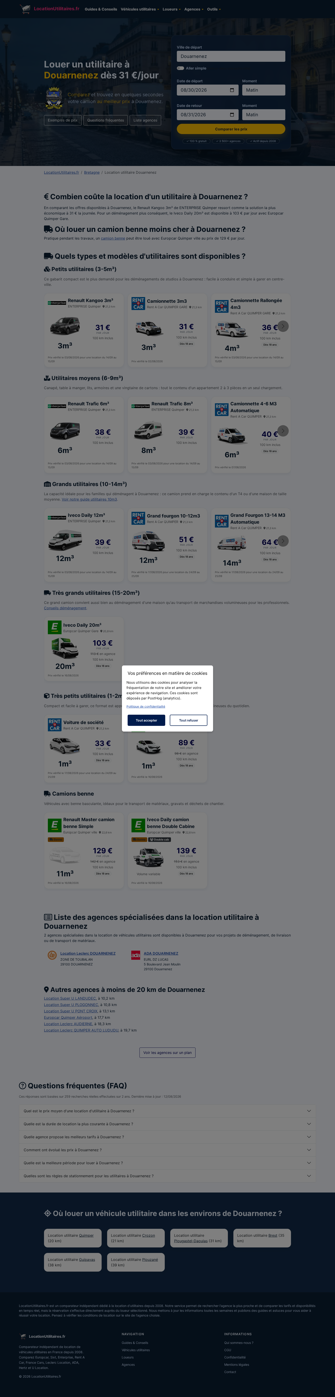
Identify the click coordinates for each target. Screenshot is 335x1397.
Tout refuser (188, 720)
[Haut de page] (327, 1388)
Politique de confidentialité (145, 706)
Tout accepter (146, 720)
